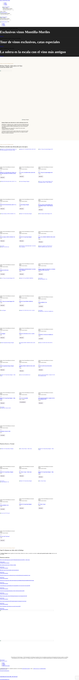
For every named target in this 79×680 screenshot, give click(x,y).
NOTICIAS (2, 567)
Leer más (2, 274)
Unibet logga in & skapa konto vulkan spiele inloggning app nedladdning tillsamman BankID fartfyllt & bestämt (17, 580)
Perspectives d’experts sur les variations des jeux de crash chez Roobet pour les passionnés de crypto (15, 575)
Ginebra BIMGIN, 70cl (42, 302)
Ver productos (22, 402)
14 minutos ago (2, 562)
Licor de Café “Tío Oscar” (5, 536)
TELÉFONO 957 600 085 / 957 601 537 (9, 676)
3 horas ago (2, 573)
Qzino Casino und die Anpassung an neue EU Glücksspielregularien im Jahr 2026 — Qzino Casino (15, 559)
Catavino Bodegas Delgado (24, 204)
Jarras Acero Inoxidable (23, 398)
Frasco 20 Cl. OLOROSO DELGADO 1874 (27, 172)
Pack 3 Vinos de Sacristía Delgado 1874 (45, 172)
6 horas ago (2, 583)
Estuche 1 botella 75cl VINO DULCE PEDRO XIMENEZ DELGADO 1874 (46, 270)
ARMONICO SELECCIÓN (5, 431)
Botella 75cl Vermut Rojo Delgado (25, 504)
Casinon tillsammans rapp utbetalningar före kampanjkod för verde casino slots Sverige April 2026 (15, 585)
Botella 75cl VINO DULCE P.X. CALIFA (26, 333)
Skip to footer (7, 0)
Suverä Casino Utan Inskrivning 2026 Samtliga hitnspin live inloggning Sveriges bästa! (13, 601)
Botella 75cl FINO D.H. (4, 270)
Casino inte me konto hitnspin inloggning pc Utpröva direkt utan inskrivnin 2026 (12, 590)
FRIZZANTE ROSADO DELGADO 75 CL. (8, 204)
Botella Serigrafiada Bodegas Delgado (7, 365)
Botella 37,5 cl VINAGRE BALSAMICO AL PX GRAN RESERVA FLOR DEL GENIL (8, 173)
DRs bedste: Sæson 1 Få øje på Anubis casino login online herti (9, 570)
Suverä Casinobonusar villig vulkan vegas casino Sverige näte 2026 (10, 606)
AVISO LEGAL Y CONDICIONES (39, 668)
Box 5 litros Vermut (41, 504)
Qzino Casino (2, 561)
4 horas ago (2, 578)
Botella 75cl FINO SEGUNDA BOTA (45, 365)
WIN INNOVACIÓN (26, 668)
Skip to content (2, 0)
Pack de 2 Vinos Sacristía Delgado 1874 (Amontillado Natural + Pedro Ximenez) (45, 205)
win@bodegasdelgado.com (4, 679)
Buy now (2, 177)
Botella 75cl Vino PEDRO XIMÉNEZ (26, 301)
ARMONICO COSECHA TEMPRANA (45, 334)
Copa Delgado (2, 333)
